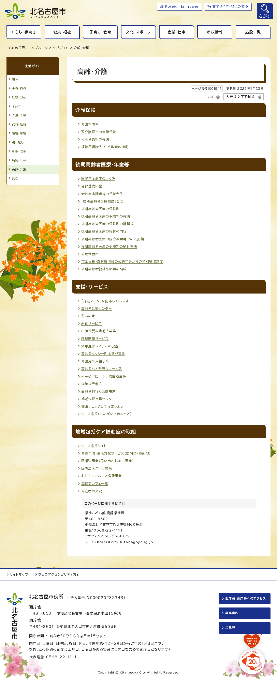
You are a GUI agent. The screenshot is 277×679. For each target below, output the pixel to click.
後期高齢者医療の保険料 (100, 208)
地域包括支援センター (98, 398)
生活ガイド (61, 47)
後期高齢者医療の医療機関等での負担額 (112, 239)
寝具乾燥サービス (95, 338)
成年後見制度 (91, 383)
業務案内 (231, 613)
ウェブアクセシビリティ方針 (59, 574)
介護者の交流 (91, 491)
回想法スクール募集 (96, 468)
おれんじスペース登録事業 (101, 475)
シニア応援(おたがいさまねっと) (106, 413)
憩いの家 (88, 316)
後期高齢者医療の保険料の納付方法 (109, 246)
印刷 (210, 96)
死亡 (15, 178)
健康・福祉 (62, 32)
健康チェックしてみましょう (102, 406)
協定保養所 (90, 254)
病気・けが (19, 160)
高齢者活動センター (96, 308)
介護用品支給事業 (95, 361)
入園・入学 (19, 115)
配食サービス (91, 323)
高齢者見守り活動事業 (98, 391)
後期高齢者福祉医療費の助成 (104, 269)
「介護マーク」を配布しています (105, 301)
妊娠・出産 (19, 97)
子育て (16, 106)
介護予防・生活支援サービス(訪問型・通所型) (116, 453)
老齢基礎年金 (91, 186)
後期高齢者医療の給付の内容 (104, 231)
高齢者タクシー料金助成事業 (103, 353)
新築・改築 (19, 151)
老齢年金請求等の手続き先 (102, 193)
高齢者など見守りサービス (101, 368)
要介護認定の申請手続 (98, 131)
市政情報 (215, 32)
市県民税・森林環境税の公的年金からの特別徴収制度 (122, 261)
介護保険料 (90, 124)
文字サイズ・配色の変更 (230, 6)
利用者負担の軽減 (95, 139)
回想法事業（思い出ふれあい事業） (107, 460)
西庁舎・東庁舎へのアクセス (245, 598)
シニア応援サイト (94, 445)
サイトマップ (19, 574)
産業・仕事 (177, 32)
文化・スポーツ (138, 32)
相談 (15, 79)
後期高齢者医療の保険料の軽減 (105, 216)
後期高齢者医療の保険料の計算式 (107, 223)
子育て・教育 (100, 32)
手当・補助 (19, 88)
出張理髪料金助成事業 (98, 331)
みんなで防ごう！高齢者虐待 (103, 376)
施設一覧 (253, 32)
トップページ (38, 47)
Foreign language (182, 6)
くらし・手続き (24, 32)
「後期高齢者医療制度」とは (102, 201)
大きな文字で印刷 (240, 96)
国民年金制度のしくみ (98, 178)
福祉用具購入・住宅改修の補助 (105, 146)
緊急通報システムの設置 (99, 346)
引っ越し (18, 142)
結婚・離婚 (19, 133)
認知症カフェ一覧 (94, 483)
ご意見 (230, 627)
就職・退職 (19, 124)
